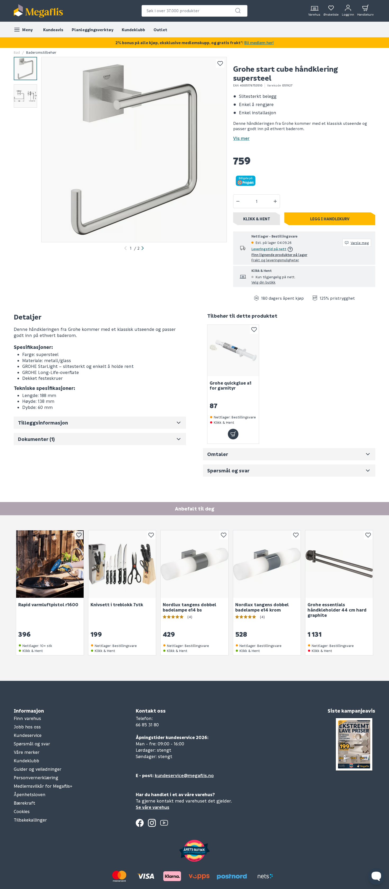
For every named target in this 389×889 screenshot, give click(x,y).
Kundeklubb (133, 29)
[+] (275, 201)
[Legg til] (233, 434)
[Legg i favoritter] (220, 63)
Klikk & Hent (256, 218)
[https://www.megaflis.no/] (38, 10)
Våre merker (26, 752)
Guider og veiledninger (37, 769)
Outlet (160, 29)
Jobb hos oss (27, 727)
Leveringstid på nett (268, 249)
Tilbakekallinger (30, 820)
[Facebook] (140, 823)
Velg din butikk (263, 282)
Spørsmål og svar (32, 743)
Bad (17, 52)
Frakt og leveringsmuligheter (275, 260)
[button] (238, 10)
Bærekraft (24, 803)
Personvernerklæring (36, 777)
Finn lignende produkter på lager (279, 254)
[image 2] (25, 96)
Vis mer (241, 138)
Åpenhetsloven (30, 794)
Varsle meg (360, 242)
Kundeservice (28, 735)
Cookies (22, 811)
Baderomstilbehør (41, 52)
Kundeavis (53, 29)
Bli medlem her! (259, 42)
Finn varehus (27, 718)
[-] (237, 201)
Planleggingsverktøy (92, 29)
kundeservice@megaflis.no (184, 775)
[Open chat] (376, 876)
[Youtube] (164, 823)
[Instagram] (152, 823)
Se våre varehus (152, 807)
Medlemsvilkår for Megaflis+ (43, 786)
